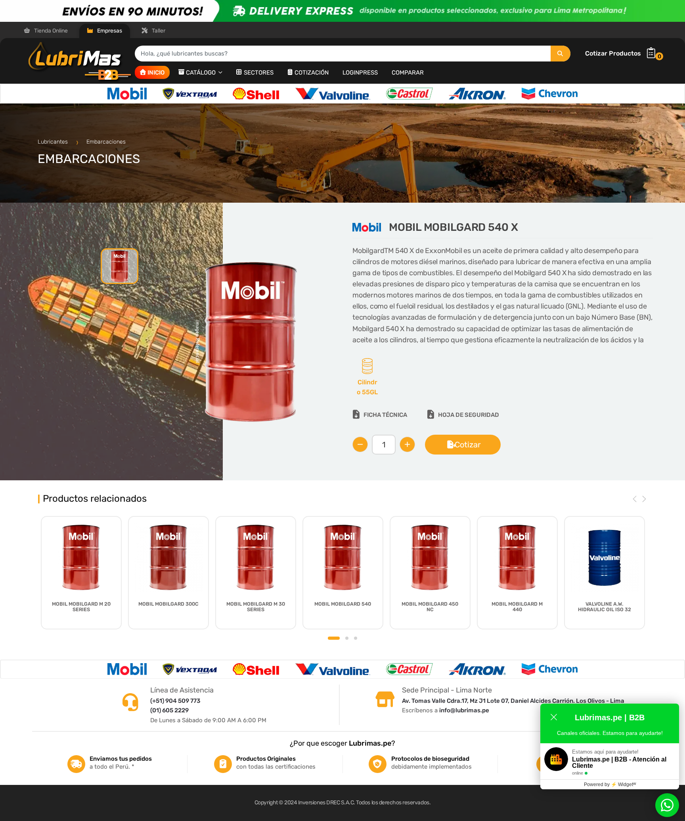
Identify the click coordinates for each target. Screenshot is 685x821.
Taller (158, 30)
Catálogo (201, 72)
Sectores (259, 72)
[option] (127, 94)
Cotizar (468, 444)
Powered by (610, 784)
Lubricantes (53, 141)
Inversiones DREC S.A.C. (326, 802)
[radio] (367, 378)
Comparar (408, 72)
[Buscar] (560, 53)
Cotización (312, 72)
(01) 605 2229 (169, 710)
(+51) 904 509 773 (175, 700)
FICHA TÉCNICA (385, 414)
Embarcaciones (106, 141)
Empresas (109, 30)
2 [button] (346, 638)
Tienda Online (50, 30)
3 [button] (355, 638)
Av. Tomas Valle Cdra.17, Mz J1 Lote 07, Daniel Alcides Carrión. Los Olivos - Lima (513, 700)
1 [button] (334, 638)
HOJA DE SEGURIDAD (468, 414)
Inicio (156, 72)
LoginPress (360, 72)
